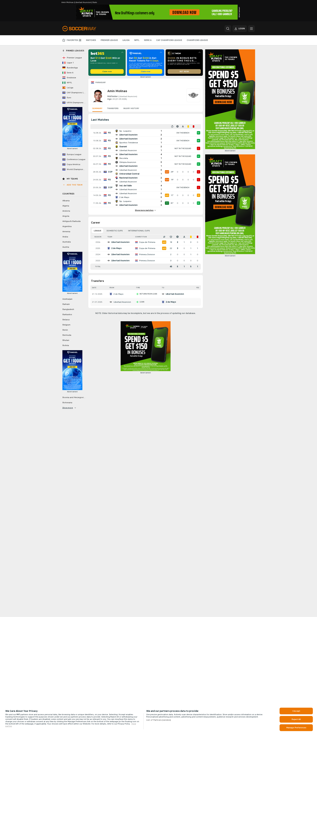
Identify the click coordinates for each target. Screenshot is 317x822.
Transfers (112, 108)
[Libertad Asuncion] (193, 95)
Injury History (131, 108)
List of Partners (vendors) (158, 720)
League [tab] (97, 231)
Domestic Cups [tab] (114, 231)
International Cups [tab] (139, 231)
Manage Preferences (296, 727)
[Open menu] (251, 28)
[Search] (227, 28)
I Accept (296, 711)
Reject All (296, 719)
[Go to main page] (85, 28)
